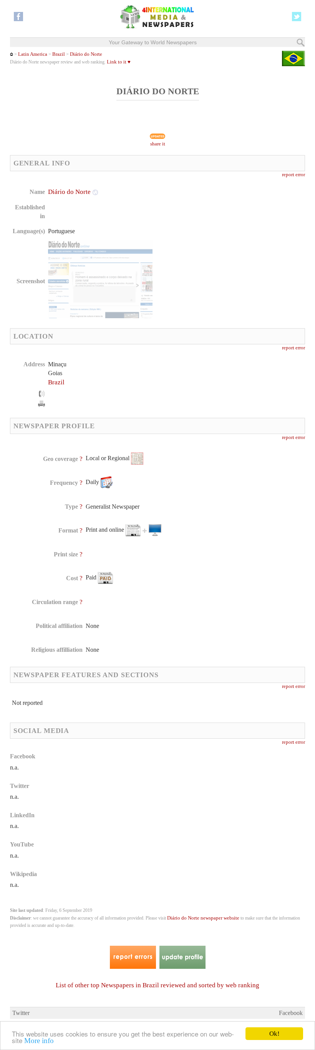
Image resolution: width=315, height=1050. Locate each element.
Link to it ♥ (119, 62)
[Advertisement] (220, 236)
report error (293, 174)
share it (157, 144)
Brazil (58, 54)
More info (39, 1041)
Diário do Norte (86, 54)
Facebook (291, 1013)
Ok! (274, 1033)
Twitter (21, 1013)
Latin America (32, 54)
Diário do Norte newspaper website (203, 918)
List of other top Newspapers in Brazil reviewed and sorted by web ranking (157, 985)
